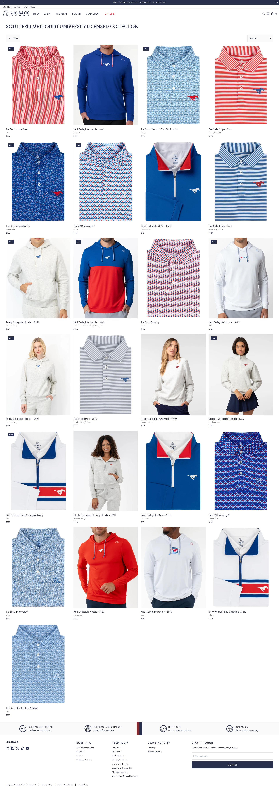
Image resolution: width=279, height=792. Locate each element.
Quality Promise (118, 755)
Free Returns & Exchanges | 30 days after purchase (139, 2)
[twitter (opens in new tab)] (17, 748)
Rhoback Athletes (154, 751)
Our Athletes (29, 6)
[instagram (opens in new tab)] (7, 748)
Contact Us (116, 747)
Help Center (116, 751)
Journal (18, 6)
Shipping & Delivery (119, 759)
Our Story (7, 6)
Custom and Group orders (122, 768)
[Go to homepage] (16, 13)
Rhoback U (80, 751)
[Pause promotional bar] (277, 2)
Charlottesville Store (83, 759)
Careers (79, 755)
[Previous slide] (3, 2)
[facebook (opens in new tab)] (12, 748)
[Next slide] (275, 2)
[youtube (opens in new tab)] (27, 748)
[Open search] (263, 13)
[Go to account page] (268, 13)
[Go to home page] (35, 742)
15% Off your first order (85, 747)
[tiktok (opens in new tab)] (22, 748)
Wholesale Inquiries (119, 772)
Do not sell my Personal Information (125, 776)
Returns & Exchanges (120, 764)
